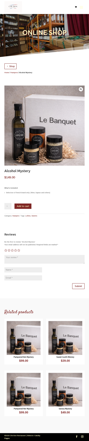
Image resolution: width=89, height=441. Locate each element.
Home (6, 72)
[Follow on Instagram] (82, 436)
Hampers (14, 72)
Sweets (34, 216)
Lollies (28, 216)
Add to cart (23, 206)
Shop (12, 66)
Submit (78, 286)
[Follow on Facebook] (76, 436)
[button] (81, 89)
